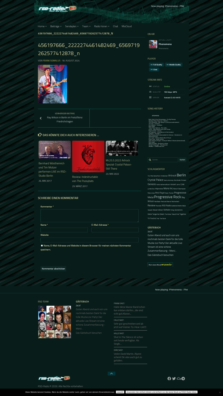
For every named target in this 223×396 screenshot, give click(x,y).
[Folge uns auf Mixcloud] (178, 378)
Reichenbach (175, 201)
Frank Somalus (51, 60)
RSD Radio (166, 205)
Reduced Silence (166, 201)
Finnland (183, 180)
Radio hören (100, 26)
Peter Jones (151, 193)
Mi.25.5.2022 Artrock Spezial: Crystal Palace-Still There (119, 164)
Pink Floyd (159, 193)
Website (45, 235)
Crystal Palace (155, 179)
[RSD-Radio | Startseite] (57, 9)
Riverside (158, 206)
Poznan (171, 193)
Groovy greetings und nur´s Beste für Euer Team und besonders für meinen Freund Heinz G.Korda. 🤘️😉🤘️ (167, 239)
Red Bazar (157, 201)
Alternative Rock (155, 176)
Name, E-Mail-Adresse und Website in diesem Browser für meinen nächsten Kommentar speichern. (86, 247)
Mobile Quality (175, 65)
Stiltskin (167, 210)
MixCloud (127, 26)
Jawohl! (120, 392)
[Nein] (219, 392)
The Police (168, 214)
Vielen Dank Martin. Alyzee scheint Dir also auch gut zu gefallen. (128, 357)
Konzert (173, 184)
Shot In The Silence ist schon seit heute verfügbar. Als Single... (128, 340)
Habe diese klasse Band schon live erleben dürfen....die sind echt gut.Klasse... (129, 310)
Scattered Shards (176, 206)
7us (149, 176)
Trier (157, 218)
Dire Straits (177, 180)
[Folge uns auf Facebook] (169, 378)
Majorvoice (159, 189)
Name (44, 225)
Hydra (158, 184)
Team (85, 26)
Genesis (152, 184)
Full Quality (157, 65)
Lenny (178, 184)
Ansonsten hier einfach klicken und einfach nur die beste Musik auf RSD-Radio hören (162, 392)
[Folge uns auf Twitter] (174, 378)
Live (182, 184)
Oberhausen (182, 189)
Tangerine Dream (158, 214)
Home (41, 26)
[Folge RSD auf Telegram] (183, 378)
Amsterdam (164, 176)
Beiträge (54, 26)
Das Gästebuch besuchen (160, 249)
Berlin (181, 175)
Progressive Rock (167, 197)
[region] (167, 259)
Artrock (172, 175)
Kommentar (47, 206)
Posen (167, 193)
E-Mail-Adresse (100, 225)
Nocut (175, 189)
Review (151, 205)
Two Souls (163, 218)
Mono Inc (168, 188)
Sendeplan (70, 26)
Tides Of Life (175, 214)
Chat (115, 26)
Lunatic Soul (151, 189)
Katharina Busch (165, 184)
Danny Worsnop (168, 180)
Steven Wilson (158, 210)
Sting (172, 210)
